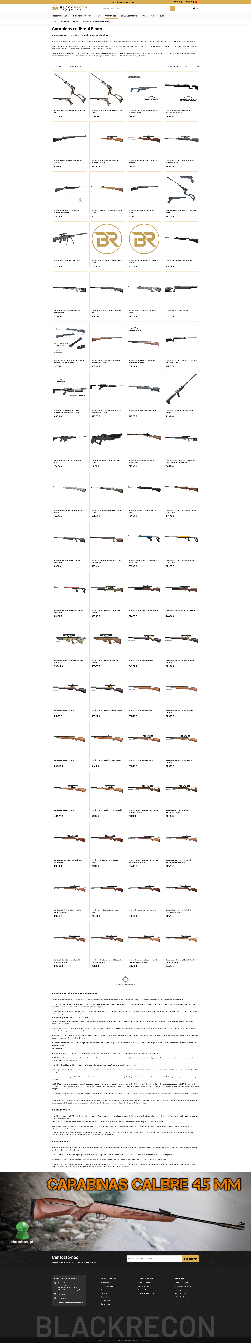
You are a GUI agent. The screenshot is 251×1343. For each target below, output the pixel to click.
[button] (59, 66)
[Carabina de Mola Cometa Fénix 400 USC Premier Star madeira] (181, 788)
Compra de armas (144, 1283)
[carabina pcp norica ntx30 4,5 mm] (181, 289)
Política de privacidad (181, 1297)
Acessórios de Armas (60, 16)
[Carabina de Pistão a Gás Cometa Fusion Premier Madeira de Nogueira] (181, 838)
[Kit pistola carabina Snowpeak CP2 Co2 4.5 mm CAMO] (107, 89)
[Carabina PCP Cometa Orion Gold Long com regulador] (181, 638)
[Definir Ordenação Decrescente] (198, 66)
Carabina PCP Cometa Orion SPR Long (141, 760)
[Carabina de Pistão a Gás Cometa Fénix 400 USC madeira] (69, 838)
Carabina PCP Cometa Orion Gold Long (141, 660)
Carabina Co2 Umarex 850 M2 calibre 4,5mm (143, 410)
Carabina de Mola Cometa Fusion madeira (142, 910)
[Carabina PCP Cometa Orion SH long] (144, 688)
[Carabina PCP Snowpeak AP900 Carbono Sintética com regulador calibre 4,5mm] (69, 388)
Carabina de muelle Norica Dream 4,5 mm (179, 260)
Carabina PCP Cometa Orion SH (64, 760)
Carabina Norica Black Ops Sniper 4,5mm (67, 260)
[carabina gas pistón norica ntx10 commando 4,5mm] (144, 289)
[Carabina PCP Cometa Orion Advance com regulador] (107, 638)
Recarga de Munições (129, 16)
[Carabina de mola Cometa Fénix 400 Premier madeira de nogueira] (181, 938)
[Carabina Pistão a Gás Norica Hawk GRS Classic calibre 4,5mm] (181, 488)
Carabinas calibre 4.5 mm (100, 21)
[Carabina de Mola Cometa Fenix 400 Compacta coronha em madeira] (107, 938)
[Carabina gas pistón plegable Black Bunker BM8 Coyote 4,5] (107, 239)
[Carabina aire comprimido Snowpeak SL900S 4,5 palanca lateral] (144, 89)
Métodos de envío (107, 1286)
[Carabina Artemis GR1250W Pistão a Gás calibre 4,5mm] (107, 189)
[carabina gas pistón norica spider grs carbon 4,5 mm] (107, 289)
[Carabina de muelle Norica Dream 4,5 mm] (181, 239)
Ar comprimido (110, 16)
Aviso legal (178, 1290)
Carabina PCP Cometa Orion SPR (64, 810)
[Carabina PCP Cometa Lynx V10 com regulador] (144, 588)
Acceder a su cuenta (181, 1283)
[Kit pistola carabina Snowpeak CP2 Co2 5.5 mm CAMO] (69, 89)
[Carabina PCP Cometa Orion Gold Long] (144, 638)
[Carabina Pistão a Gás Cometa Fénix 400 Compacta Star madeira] (181, 888)
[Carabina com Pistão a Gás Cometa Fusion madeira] (107, 888)
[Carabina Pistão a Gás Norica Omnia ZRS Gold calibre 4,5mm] (181, 538)
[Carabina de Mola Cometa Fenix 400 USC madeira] (107, 838)
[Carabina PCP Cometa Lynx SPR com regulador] (181, 588)
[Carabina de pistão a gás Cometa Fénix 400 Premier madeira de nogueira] (144, 938)
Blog (162, 16)
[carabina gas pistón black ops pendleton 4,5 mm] (69, 438)
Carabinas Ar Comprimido (80, 21)
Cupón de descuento (108, 1297)
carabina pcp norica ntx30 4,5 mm (177, 310)
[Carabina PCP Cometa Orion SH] (69, 738)
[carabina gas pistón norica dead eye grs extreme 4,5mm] (69, 289)
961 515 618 (177, 2)
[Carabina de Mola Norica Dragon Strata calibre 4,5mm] (107, 488)
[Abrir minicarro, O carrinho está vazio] (197, 8)
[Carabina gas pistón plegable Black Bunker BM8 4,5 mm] (144, 239)
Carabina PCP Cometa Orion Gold (64, 710)
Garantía (104, 1293)
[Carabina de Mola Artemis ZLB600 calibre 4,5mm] (144, 189)
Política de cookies (180, 1293)
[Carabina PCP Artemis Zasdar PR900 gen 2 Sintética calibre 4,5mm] (69, 189)
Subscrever (190, 1258)
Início (54, 21)
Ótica (144, 16)
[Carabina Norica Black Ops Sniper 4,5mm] (69, 239)
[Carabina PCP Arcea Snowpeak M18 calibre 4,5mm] (181, 388)
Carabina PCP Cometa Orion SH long (140, 710)
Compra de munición (145, 1286)
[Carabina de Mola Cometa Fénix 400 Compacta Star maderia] (144, 139)
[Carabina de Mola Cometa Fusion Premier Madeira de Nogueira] (69, 888)
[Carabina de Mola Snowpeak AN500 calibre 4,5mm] (69, 139)
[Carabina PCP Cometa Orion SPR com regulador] (107, 788)
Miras (98, 16)
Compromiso (105, 1304)
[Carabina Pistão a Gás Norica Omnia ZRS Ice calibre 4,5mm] (144, 538)
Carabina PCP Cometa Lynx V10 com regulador (143, 610)
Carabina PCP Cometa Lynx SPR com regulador (181, 610)
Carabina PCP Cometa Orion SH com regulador (106, 760)
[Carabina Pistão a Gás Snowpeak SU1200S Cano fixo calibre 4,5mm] (181, 338)
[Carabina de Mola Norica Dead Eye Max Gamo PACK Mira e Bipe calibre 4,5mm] (181, 438)
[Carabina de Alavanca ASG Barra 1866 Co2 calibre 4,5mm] (144, 438)
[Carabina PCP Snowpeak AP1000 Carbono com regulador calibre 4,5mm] (107, 388)
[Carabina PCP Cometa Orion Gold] (69, 688)
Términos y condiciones (182, 1286)
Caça (153, 16)
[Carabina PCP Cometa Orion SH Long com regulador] (181, 688)
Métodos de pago (107, 1290)
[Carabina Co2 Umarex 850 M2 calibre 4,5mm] (144, 388)
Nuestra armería (106, 1283)
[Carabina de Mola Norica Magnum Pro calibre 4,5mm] (144, 488)
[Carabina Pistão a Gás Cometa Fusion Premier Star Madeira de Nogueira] (144, 838)
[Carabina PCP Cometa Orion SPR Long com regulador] (181, 738)
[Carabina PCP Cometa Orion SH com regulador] (107, 738)
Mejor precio (105, 1300)
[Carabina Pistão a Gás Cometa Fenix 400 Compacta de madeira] (69, 938)
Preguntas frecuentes (145, 1290)
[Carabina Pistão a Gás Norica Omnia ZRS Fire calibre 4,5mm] (69, 588)
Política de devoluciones (146, 1293)
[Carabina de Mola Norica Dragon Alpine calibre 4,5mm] (69, 488)
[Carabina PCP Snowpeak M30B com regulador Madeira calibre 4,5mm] (107, 338)
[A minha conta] (194, 8)
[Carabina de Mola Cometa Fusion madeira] (144, 888)
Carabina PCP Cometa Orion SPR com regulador (107, 810)
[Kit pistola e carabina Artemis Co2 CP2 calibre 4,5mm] (181, 189)
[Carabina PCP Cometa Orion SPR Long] (144, 738)
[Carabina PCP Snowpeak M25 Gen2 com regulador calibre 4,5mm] (181, 89)
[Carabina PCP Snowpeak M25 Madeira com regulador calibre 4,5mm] (144, 338)
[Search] (172, 8)
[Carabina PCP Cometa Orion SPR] (69, 788)
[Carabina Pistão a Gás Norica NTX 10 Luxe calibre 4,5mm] (69, 538)
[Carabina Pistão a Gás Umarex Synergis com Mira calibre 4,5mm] (181, 139)
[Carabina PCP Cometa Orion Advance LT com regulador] (69, 638)
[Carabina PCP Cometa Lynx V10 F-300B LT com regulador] (107, 588)
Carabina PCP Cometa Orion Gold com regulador (107, 710)
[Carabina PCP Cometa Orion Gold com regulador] (107, 688)
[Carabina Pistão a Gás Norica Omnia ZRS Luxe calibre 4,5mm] (107, 538)
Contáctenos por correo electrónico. (71, 1302)
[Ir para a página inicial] (69, 8)
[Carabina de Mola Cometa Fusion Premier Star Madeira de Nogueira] (107, 139)
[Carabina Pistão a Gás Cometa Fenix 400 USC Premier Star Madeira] (144, 788)
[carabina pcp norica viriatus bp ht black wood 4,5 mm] (107, 438)
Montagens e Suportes (82, 16)
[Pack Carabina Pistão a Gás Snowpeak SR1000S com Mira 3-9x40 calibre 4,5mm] (69, 338)
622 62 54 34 (188, 2)
